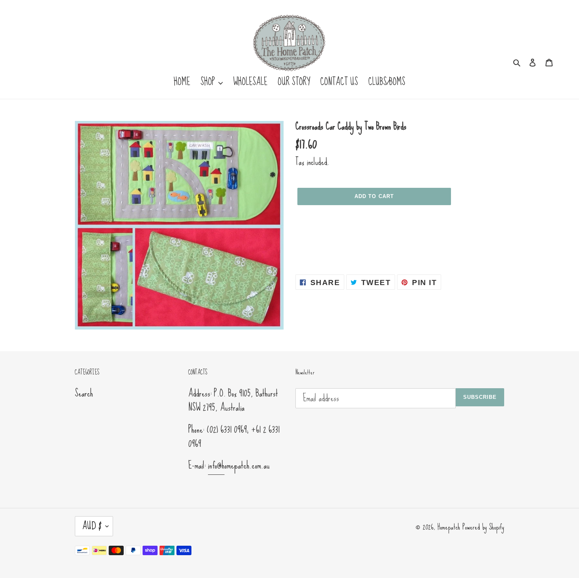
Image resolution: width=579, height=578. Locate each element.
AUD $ (92, 526)
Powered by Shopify (483, 526)
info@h (216, 465)
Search (84, 393)
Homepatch (448, 526)
